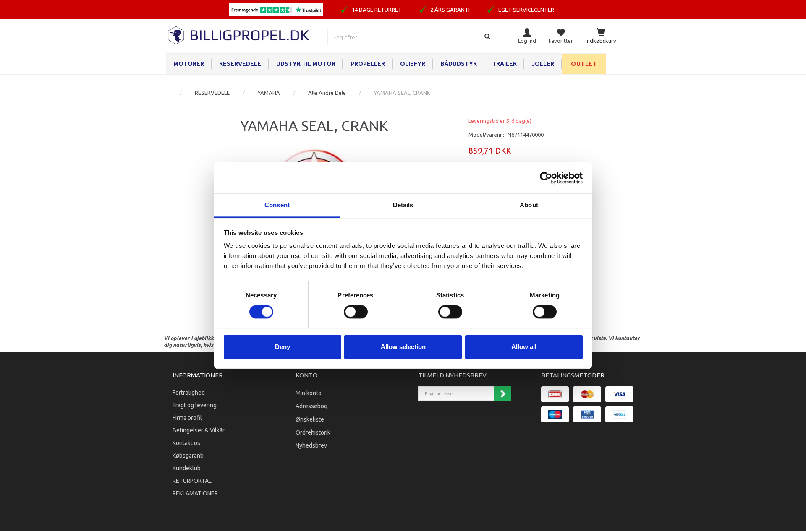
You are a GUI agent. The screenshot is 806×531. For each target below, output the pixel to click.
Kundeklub (187, 468)
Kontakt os (186, 443)
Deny (282, 346)
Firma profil (187, 417)
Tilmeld (502, 393)
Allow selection (403, 346)
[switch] (356, 312)
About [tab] (529, 204)
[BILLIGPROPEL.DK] (239, 34)
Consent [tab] (277, 204)
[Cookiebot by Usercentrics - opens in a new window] (546, 178)
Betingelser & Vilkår (199, 430)
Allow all (523, 346)
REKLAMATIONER (195, 493)
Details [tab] (403, 204)
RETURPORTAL (192, 480)
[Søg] (488, 37)
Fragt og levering (195, 405)
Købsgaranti (188, 455)
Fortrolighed (189, 392)
